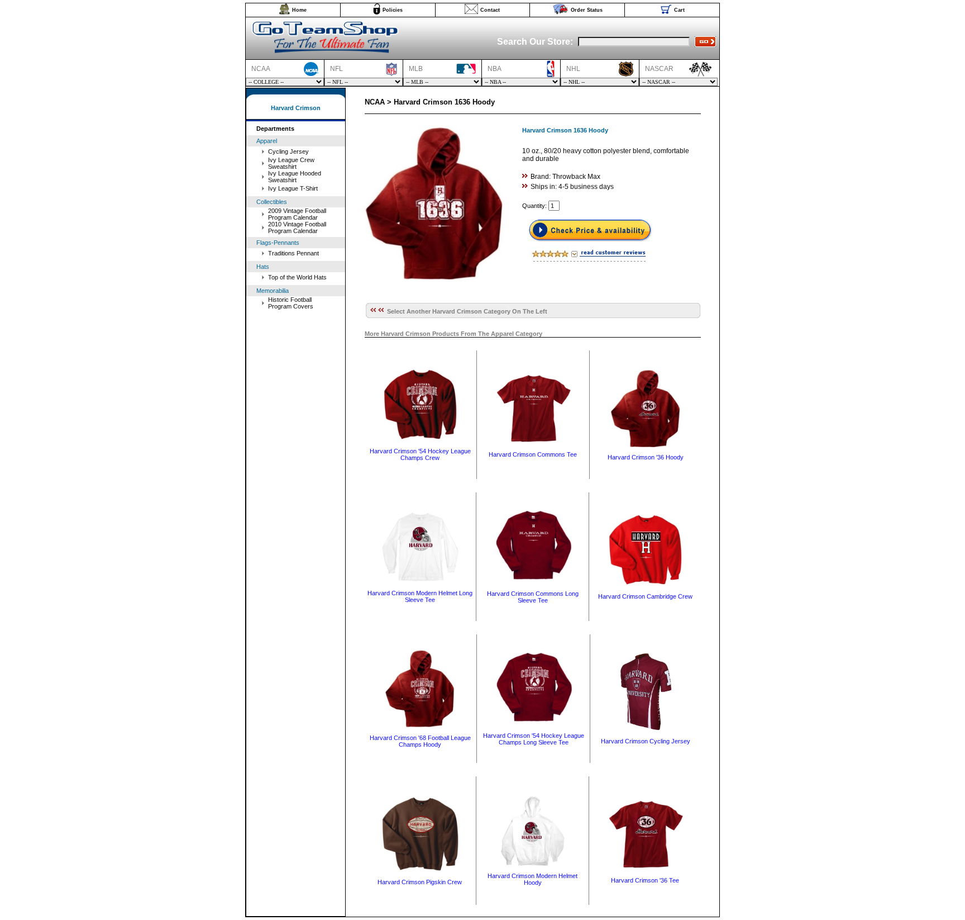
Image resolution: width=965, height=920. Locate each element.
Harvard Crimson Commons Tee (533, 454)
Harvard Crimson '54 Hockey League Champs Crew (420, 454)
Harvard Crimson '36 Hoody (646, 457)
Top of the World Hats (297, 277)
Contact (490, 10)
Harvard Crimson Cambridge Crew (645, 596)
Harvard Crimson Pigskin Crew (420, 882)
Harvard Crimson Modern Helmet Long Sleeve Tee (419, 596)
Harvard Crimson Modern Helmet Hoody (532, 879)
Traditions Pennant (293, 253)
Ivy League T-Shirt (293, 188)
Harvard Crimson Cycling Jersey (645, 741)
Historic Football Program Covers (290, 303)
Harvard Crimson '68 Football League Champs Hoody (420, 741)
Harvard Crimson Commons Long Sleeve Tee (533, 597)
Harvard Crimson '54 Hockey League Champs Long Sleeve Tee (533, 739)
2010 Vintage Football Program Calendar (297, 227)
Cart (679, 10)
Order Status (587, 10)
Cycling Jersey (288, 151)
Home (299, 10)
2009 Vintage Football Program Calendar (297, 214)
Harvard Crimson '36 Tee (645, 880)
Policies (393, 10)
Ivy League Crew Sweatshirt (291, 163)
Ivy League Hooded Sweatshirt (294, 176)
